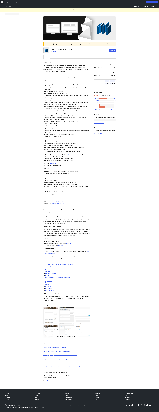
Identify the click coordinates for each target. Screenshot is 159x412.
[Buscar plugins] (18, 14)
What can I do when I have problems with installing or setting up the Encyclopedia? (62, 363)
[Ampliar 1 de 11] (56, 309)
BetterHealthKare (49, 269)
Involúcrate (97, 393)
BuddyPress (128, 399)
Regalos (97, 399)
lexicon (111, 83)
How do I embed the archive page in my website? (54, 347)
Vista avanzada (97, 87)
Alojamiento (7, 397)
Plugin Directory (8, 6)
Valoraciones (54, 57)
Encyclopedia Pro (53, 163)
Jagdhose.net (48, 281)
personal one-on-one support (58, 203)
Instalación (62, 57)
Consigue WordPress (152, 2)
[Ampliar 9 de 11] (88, 319)
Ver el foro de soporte (99, 123)
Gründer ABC (48, 271)
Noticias (6, 395)
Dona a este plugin (98, 133)
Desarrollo (70, 57)
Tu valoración (97, 109)
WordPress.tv (68, 399)
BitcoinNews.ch (48, 288)
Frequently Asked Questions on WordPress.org (58, 200)
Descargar (112, 50)
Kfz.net (47, 282)
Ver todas (113, 109)
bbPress (127, 397)
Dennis (54, 51)
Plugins (36, 397)
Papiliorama (48, 268)
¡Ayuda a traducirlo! (89, 9)
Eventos (97, 395)
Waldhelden (48, 284)
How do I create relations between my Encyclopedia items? (57, 351)
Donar (97, 397)
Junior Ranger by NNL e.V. (51, 266)
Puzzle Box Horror (49, 290)
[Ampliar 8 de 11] (88, 309)
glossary (107, 83)
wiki (114, 83)
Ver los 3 (114, 78)
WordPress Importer (70, 154)
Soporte (114, 57)
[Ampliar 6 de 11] (72, 324)
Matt (126, 395)
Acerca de (7, 393)
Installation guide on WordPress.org (56, 198)
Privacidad (7, 399)
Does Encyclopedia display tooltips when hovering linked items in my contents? (61, 366)
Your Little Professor (50, 279)
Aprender (67, 393)
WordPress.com (129, 393)
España (18, 405)
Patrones (37, 399)
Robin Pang (60, 245)
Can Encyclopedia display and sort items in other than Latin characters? (60, 355)
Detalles (46, 57)
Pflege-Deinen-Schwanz (51, 273)
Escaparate (37, 393)
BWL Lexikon (48, 275)
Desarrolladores (68, 397)
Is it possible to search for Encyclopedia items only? (55, 359)
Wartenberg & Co (49, 286)
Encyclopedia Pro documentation (57, 201)
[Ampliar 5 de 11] (72, 309)
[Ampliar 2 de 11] (56, 326)
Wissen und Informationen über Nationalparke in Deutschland (59, 264)
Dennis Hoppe (69, 243)
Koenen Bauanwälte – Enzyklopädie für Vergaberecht (57, 277)
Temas (36, 395)
